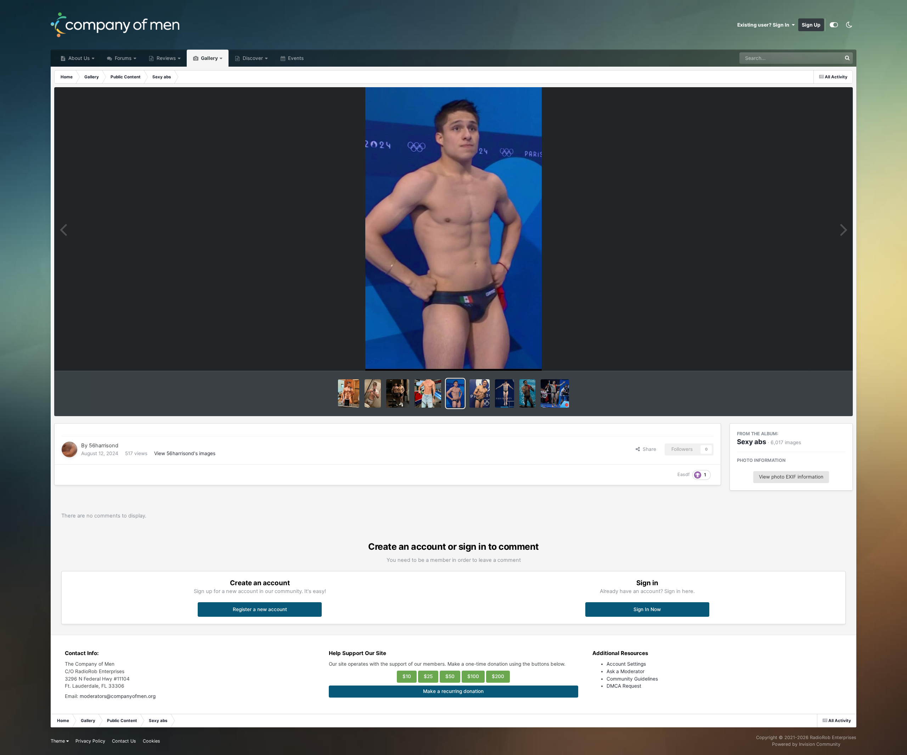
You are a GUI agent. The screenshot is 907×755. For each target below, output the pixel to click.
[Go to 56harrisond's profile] (69, 449)
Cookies (151, 741)
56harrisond (103, 445)
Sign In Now (647, 609)
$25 (428, 676)
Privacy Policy (90, 741)
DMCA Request (624, 686)
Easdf (683, 474)
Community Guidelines (632, 679)
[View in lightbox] (453, 229)
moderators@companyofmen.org (118, 696)
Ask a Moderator (625, 671)
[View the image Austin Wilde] (397, 393)
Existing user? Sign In (764, 25)
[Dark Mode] (848, 24)
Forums (122, 58)
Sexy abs (751, 442)
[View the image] (373, 393)
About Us (78, 58)
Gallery (209, 58)
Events (295, 58)
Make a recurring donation (453, 691)
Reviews (165, 58)
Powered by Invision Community (806, 744)
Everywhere (819, 58)
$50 (450, 676)
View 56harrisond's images (184, 453)
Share (648, 449)
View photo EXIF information (791, 477)
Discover (252, 58)
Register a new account (260, 609)
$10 (406, 676)
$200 (498, 676)
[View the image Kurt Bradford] (348, 393)
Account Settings (626, 664)
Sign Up (811, 25)
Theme (58, 741)
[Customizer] (833, 24)
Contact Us (124, 741)
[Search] (847, 58)
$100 (473, 676)
